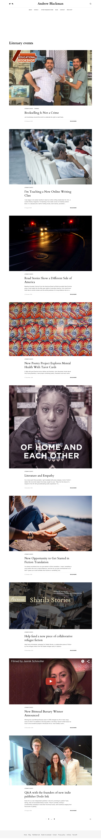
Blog (56, 10)
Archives (69, 835)
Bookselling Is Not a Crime (41, 113)
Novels (36, 10)
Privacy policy (61, 835)
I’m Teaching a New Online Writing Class (47, 194)
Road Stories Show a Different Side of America (48, 280)
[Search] (90, 4)
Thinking (36, 108)
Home (25, 835)
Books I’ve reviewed (46, 835)
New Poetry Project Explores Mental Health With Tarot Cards (47, 365)
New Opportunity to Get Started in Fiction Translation (46, 560)
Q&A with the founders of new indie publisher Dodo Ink (47, 794)
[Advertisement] (50, 23)
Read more (73, 121)
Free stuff (69, 10)
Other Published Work (47, 10)
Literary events (28, 108)
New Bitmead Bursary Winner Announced (43, 713)
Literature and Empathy (39, 476)
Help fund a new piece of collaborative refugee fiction (48, 638)
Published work (36, 835)
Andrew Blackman (50, 4)
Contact (62, 10)
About (30, 10)
